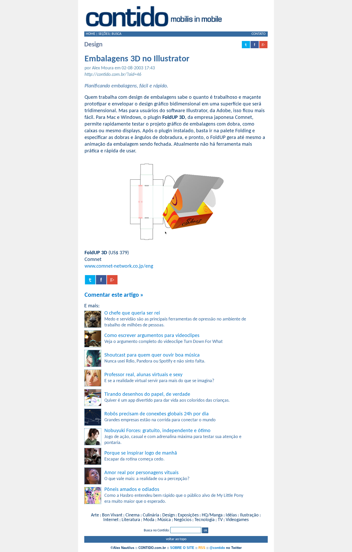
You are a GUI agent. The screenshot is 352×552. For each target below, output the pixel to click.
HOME (90, 34)
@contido (217, 548)
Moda (148, 519)
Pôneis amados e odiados (131, 489)
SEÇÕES (103, 34)
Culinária (151, 515)
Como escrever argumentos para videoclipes (151, 335)
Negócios (182, 519)
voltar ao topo (176, 539)
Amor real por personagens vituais (141, 472)
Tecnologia (205, 519)
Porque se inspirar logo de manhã (140, 453)
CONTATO (258, 34)
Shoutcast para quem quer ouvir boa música (152, 355)
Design (168, 515)
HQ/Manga (212, 515)
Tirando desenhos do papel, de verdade (147, 394)
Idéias (231, 515)
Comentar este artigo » (114, 295)
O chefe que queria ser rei (132, 313)
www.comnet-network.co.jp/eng (119, 266)
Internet (111, 519)
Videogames (237, 519)
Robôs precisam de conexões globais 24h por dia (156, 414)
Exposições (188, 515)
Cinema (132, 515)
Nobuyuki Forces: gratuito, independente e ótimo (157, 430)
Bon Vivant (112, 515)
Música (164, 519)
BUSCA (116, 34)
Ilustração (249, 515)
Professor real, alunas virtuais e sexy (143, 374)
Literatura (131, 519)
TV (220, 519)
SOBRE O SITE (182, 548)
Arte (95, 515)
